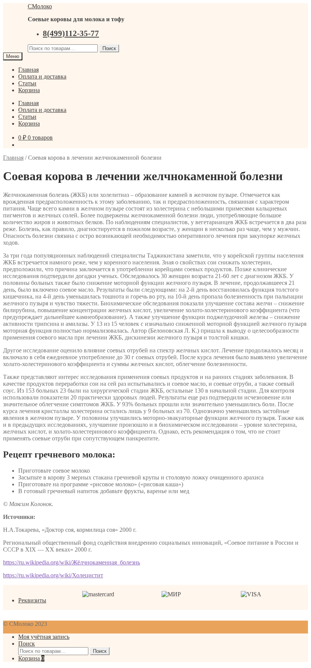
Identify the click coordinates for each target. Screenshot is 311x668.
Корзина (29, 90)
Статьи (27, 83)
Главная (28, 69)
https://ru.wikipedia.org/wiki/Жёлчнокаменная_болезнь (71, 562)
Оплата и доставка (42, 76)
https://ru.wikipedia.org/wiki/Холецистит (53, 575)
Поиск (109, 48)
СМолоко (40, 6)
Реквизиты (32, 600)
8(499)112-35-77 (71, 33)
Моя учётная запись (43, 636)
